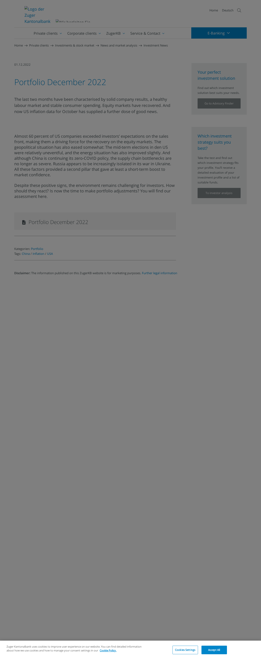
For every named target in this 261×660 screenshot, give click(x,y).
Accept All (214, 650)
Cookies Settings (185, 650)
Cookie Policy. (108, 650)
